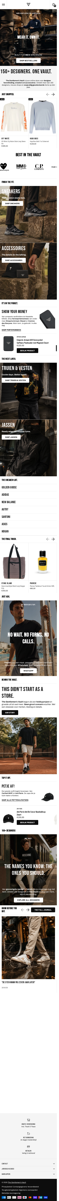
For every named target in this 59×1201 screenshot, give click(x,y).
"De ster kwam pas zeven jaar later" (18, 982)
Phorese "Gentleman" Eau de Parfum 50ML (42, 586)
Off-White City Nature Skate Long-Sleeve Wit (13, 142)
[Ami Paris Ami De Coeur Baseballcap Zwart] (8, 816)
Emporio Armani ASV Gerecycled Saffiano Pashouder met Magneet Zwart (33, 341)
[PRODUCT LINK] (14, 123)
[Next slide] (53, 94)
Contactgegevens (20, 1187)
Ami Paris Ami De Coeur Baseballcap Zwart (31, 813)
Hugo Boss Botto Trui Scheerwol (39, 141)
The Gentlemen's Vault (17, 1182)
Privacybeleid (7, 1187)
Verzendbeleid (33, 1187)
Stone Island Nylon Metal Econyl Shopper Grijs (13, 587)
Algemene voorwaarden (28, 1190)
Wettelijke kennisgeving (11, 1193)
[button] (3, 4)
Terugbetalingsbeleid (10, 1190)
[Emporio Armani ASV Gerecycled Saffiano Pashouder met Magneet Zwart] (8, 344)
